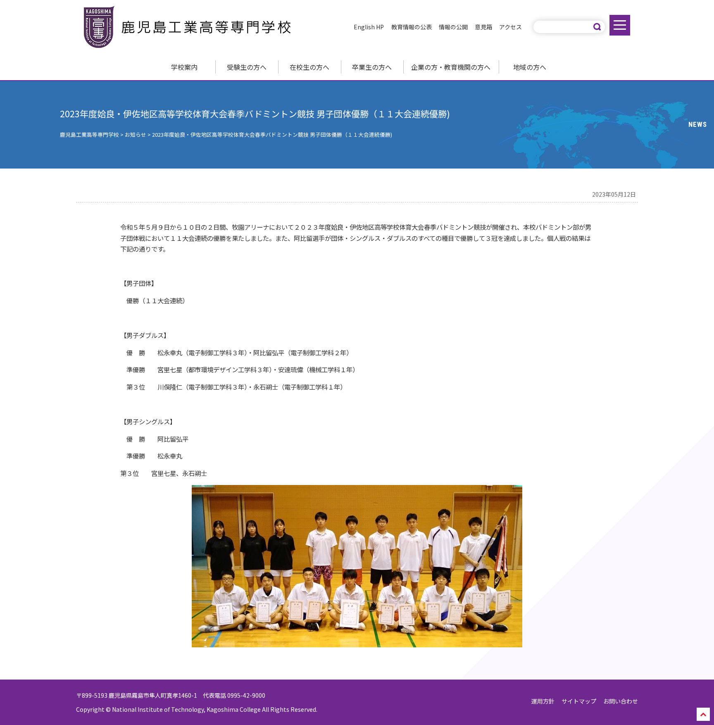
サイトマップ (579, 701)
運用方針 (543, 701)
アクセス (510, 27)
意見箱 (483, 27)
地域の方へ (529, 67)
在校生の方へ (309, 67)
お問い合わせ (620, 701)
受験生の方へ (247, 67)
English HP (369, 27)
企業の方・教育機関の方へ (450, 67)
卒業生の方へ (372, 67)
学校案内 (184, 67)
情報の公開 (453, 27)
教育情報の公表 (411, 27)
